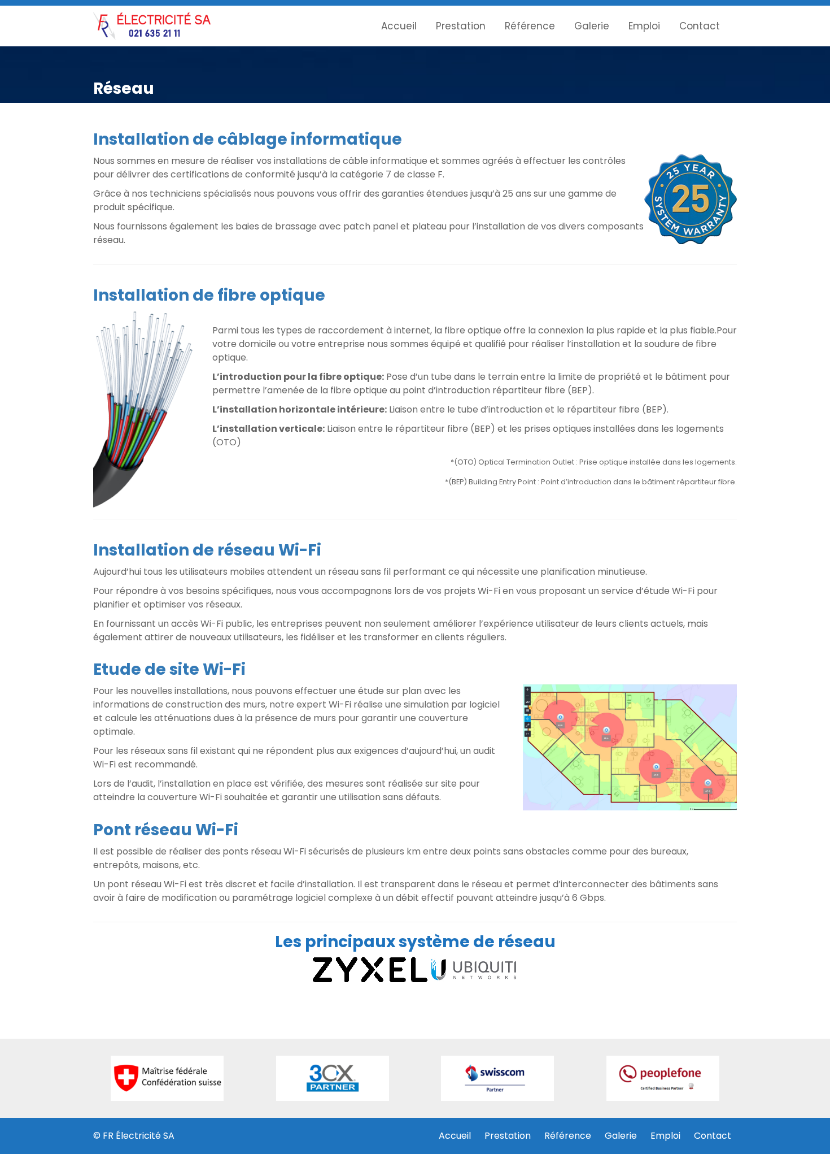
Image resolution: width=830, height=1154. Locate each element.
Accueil (399, 26)
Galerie (591, 26)
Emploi (644, 26)
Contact (699, 26)
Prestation (461, 26)
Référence (530, 26)
